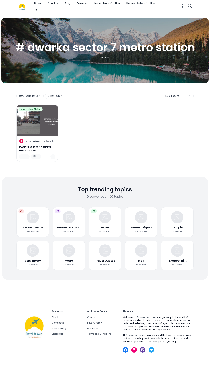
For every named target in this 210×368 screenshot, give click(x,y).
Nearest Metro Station (106, 3)
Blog (67, 3)
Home (37, 3)
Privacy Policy (59, 328)
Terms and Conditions (99, 333)
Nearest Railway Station (140, 3)
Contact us (58, 322)
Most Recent (172, 95)
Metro (38, 10)
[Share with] (52, 156)
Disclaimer (57, 333)
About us (53, 3)
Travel (80, 3)
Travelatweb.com (146, 317)
